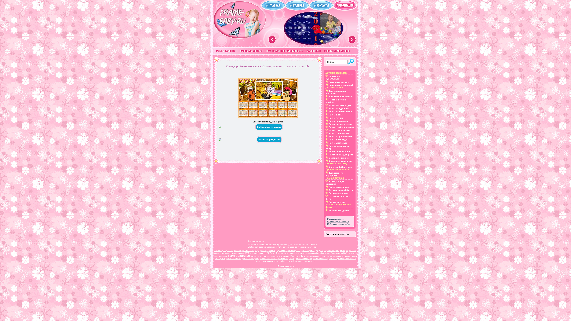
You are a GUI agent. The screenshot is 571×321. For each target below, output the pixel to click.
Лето (278, 253)
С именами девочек (339, 158)
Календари (314, 50)
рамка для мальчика (280, 256)
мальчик (284, 253)
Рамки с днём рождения (341, 127)
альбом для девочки (223, 251)
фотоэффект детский (284, 261)
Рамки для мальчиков (340, 111)
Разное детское (337, 202)
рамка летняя (326, 256)
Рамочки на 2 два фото (341, 155)
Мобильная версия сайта (338, 224)
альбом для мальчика (244, 251)
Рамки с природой (338, 140)
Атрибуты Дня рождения (334, 182)
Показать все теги (285, 266)
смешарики (268, 261)
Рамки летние (336, 118)
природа (223, 256)
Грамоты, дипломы (339, 187)
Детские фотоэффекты (341, 190)
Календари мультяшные (332, 77)
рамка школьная (320, 259)
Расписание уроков (337, 50)
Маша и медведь (297, 253)
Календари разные (339, 82)
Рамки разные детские (341, 124)
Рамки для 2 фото (250, 50)
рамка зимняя (312, 256)
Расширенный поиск (336, 219)
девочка (271, 251)
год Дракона (260, 251)
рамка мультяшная (341, 256)
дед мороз (280, 251)
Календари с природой (341, 85)
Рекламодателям (256, 241)
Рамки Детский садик (340, 105)
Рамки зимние (336, 115)
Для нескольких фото (340, 96)
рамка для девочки (260, 256)
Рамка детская (239, 256)
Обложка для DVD (339, 253)
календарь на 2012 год (264, 253)
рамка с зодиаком (286, 259)
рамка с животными (268, 259)
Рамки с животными (339, 130)
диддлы (319, 251)
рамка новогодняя (250, 259)
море (327, 253)
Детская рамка (307, 251)
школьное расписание (305, 261)
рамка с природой (304, 259)
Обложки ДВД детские (340, 167)
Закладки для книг (338, 193)
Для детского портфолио (334, 174)
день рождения (293, 251)
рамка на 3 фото (233, 259)
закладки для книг (348, 251)
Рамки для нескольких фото (284, 50)
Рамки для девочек (339, 108)
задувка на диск (331, 251)
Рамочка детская (336, 259)
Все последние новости (338, 221)
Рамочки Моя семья (339, 151)
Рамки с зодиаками (339, 133)
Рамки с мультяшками (340, 136)
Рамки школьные (338, 143)
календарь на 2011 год (242, 253)
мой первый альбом (315, 253)
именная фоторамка (222, 253)
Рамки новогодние (338, 121)
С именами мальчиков (340, 161)
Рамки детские (225, 50)
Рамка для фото (297, 256)
